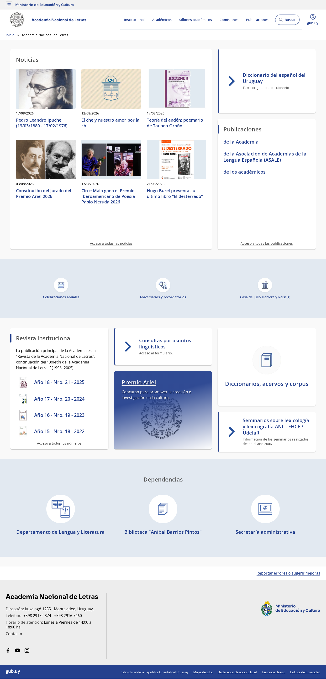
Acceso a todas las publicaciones (267, 243)
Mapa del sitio (203, 672)
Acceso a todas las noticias (111, 243)
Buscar (287, 21)
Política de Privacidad (305, 672)
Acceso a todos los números (59, 443)
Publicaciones (257, 19)
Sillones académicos (195, 19)
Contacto (14, 633)
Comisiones (229, 19)
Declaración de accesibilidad (237, 672)
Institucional (134, 19)
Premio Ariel (139, 382)
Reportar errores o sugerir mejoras (288, 573)
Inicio (10, 35)
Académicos (162, 19)
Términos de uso (273, 672)
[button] (9, 4)
